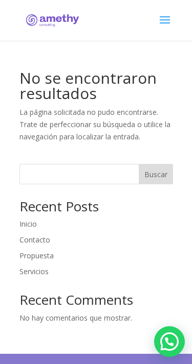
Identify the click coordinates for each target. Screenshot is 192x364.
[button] (169, 341)
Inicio (28, 224)
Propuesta (36, 255)
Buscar (155, 174)
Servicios (34, 271)
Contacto (34, 240)
